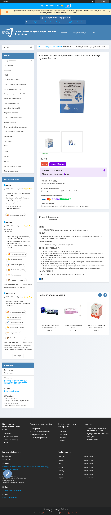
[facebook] (40, 279)
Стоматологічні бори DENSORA (15, 84)
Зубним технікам (10, 122)
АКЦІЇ (6, 75)
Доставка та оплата (11, 171)
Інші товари (8, 141)
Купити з (54, 164)
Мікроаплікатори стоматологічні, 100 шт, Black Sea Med (18, 238)
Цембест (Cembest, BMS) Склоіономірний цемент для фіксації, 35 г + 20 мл (18, 303)
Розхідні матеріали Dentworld (14, 94)
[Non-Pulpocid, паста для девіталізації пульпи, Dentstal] (96, 311)
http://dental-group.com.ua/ (11, 490)
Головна (64, 33)
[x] (42, 279)
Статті (6, 152)
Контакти (7, 434)
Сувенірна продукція (39, 438)
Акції (6, 443)
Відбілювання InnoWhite (12, 99)
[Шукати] (31, 47)
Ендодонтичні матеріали (53, 47)
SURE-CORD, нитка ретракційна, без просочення (18, 194)
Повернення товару (11, 440)
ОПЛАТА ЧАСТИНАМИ (12, 80)
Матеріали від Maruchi (12, 108)
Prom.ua (65, 509)
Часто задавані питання (12, 166)
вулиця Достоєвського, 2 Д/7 (98, 434)
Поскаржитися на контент (51, 513)
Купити (44, 164)
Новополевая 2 (92, 440)
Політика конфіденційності (68, 513)
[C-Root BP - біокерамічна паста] (73, 311)
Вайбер (62, 440)
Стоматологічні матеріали (13, 117)
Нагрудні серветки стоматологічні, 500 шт (19, 247)
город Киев (91, 437)
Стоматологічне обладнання (14, 132)
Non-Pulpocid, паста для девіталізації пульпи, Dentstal (96, 327)
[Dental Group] (7, 32)
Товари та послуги (79, 33)
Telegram (63, 431)
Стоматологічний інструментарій (15, 127)
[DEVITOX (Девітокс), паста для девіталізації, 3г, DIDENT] (49, 311)
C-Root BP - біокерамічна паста (73, 326)
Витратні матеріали (11, 113)
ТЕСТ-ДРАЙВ (8, 65)
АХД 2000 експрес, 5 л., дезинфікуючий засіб (14, 207)
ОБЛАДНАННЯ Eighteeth (12, 89)
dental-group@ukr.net (11, 391)
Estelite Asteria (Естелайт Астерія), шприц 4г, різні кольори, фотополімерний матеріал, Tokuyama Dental (17, 201)
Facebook (63, 437)
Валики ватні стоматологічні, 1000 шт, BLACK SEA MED (18, 242)
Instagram (63, 434)
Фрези (6, 146)
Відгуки (6, 161)
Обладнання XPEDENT (12, 103)
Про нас (6, 156)
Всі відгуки (17, 355)
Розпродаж (36, 429)
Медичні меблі (9, 136)
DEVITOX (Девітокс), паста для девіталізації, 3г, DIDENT (49, 327)
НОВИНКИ (7, 70)
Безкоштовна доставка (51, 188)
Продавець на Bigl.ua (55, 511)
